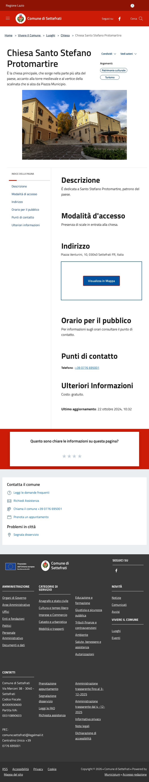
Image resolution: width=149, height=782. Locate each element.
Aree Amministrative (16, 604)
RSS (5, 769)
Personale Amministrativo (12, 635)
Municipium (112, 774)
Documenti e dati (13, 645)
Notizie (116, 597)
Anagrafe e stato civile (53, 600)
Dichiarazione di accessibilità (85, 736)
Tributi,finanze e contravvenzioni (86, 625)
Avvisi (116, 611)
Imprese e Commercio (53, 614)
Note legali (82, 726)
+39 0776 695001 (87, 367)
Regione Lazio (15, 5)
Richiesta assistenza (52, 715)
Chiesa (65, 35)
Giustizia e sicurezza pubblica (88, 613)
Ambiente (81, 634)
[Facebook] (118, 18)
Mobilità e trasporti (51, 628)
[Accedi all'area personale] (132, 5)
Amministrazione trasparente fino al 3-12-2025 (89, 689)
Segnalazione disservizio (47, 698)
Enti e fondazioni (13, 618)
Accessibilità (20, 769)
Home (8, 35)
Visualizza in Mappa (101, 280)
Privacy (38, 769)
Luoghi (50, 35)
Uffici (5, 611)
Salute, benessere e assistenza (88, 644)
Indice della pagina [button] (23, 174)
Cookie (52, 769)
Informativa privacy (88, 719)
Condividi (107, 54)
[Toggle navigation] (7, 18)
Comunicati (119, 604)
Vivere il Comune (29, 35)
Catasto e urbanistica (53, 621)
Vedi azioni (126, 54)
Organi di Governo (14, 597)
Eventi (116, 637)
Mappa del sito (13, 774)
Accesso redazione (135, 774)
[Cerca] (141, 18)
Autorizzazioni (84, 654)
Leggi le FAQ (47, 708)
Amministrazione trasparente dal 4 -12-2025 (90, 706)
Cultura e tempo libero (53, 607)
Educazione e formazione (84, 600)
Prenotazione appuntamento (48, 686)
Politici (6, 625)
